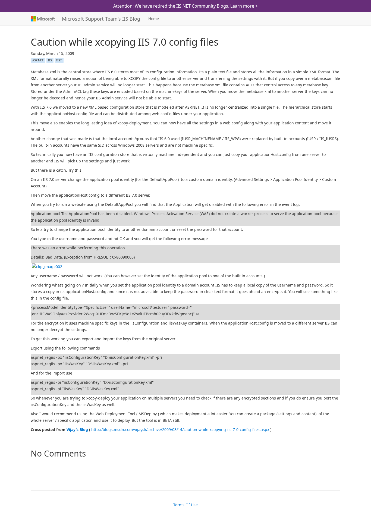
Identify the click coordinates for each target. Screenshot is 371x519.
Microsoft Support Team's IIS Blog (101, 18)
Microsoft (42, 19)
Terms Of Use (185, 504)
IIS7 (59, 60)
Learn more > (244, 6)
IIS (50, 60)
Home (153, 18)
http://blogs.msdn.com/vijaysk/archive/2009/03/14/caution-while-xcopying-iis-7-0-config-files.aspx (180, 429)
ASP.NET (37, 60)
